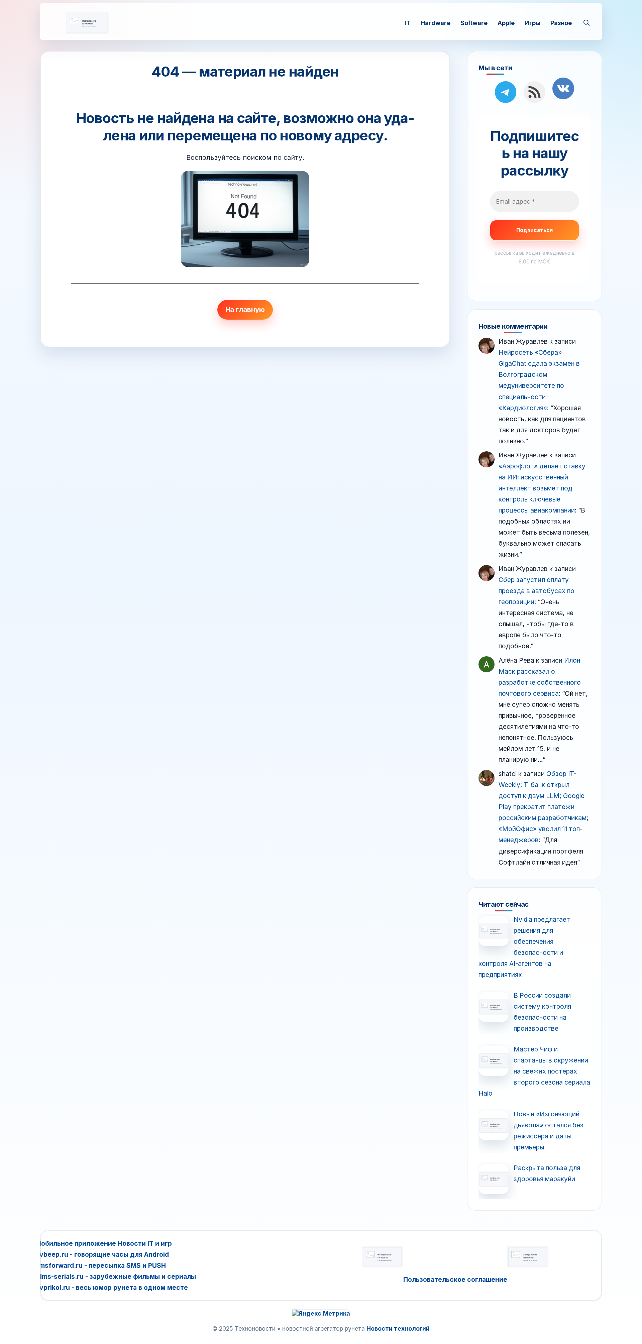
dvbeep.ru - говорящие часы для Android (102, 1254)
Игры (532, 22)
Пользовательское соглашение (455, 1279)
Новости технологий (398, 1328)
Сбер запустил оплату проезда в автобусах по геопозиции (536, 591)
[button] (586, 22)
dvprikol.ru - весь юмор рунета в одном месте (111, 1287)
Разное (561, 22)
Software (474, 22)
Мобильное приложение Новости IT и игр (103, 1243)
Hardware (435, 22)
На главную (245, 310)
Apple (506, 22)
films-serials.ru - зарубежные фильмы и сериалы (115, 1276)
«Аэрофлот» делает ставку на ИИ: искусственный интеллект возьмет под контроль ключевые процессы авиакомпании (542, 488)
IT (408, 22)
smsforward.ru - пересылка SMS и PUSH (100, 1265)
